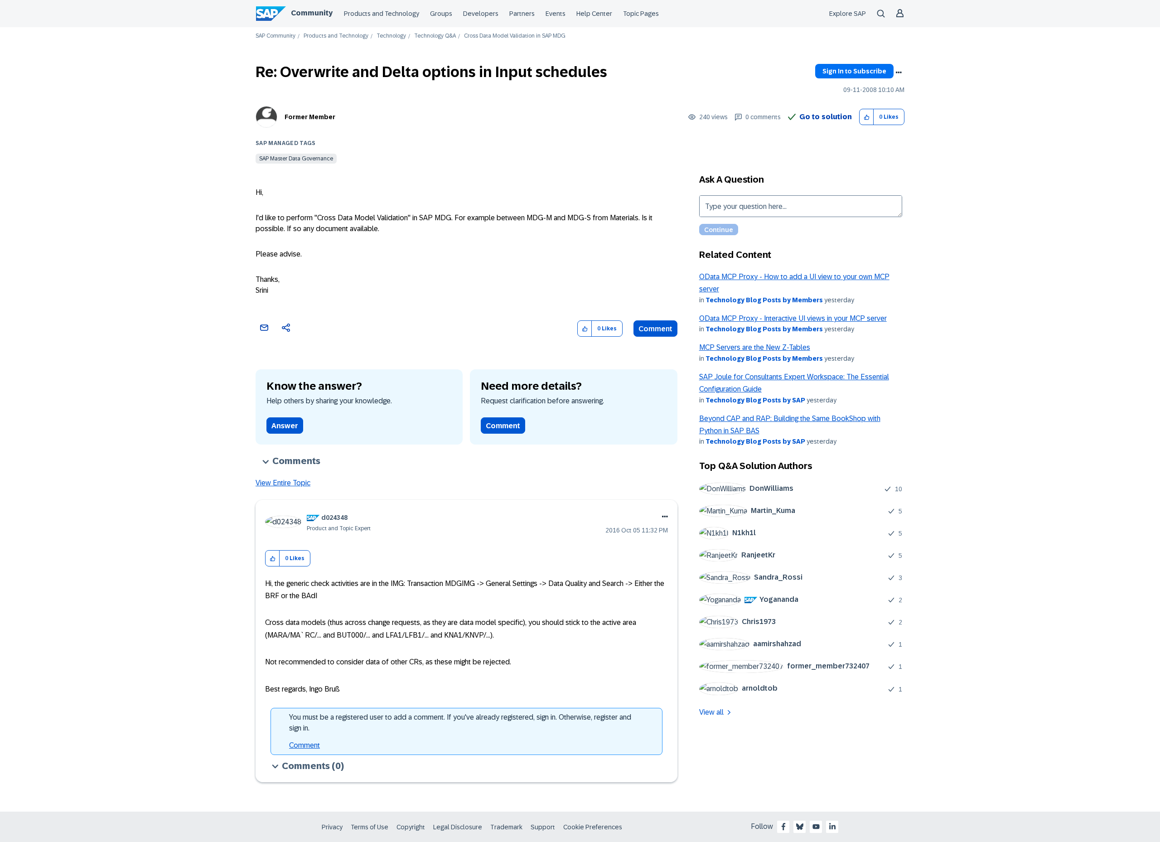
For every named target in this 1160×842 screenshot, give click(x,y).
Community (312, 13)
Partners (522, 13)
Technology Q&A (435, 36)
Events (556, 13)
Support (543, 827)
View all (711, 712)
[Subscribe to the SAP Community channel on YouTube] (816, 826)
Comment (655, 329)
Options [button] (898, 72)
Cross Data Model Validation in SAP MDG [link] (515, 36)
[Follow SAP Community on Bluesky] (799, 826)
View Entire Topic (283, 483)
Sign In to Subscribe (854, 71)
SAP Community (275, 36)
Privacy (332, 827)
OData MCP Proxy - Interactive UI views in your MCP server (793, 318)
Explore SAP (847, 13)
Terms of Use (369, 827)
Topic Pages (641, 13)
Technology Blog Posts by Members (764, 300)
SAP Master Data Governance (296, 158)
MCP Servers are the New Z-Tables (754, 347)
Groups (441, 13)
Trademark (506, 827)
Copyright (410, 827)
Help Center (594, 13)
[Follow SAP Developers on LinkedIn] (832, 826)
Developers (480, 13)
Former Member (310, 117)
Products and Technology (381, 13)
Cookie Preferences (592, 827)
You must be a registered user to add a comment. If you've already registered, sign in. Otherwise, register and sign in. (460, 722)
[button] (867, 117)
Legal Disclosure (457, 827)
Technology (391, 36)
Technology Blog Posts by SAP (755, 400)
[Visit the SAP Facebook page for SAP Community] (783, 826)
